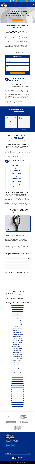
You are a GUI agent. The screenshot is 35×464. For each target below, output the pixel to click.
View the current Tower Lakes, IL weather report (13, 297)
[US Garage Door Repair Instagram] (9, 445)
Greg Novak (23, 117)
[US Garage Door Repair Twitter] (12, 445)
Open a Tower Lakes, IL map (10, 293)
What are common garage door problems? (14, 262)
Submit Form (17, 72)
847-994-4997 (19, 246)
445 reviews (24, 129)
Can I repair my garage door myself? (13, 265)
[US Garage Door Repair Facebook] (7, 445)
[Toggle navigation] (33, 5)
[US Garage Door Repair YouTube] (14, 445)
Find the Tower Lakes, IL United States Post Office (14, 294)
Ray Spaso (10, 117)
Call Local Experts (17, 20)
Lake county (17, 298)
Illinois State (21, 298)
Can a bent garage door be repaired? (13, 268)
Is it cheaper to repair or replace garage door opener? (15, 258)
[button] (29, 122)
